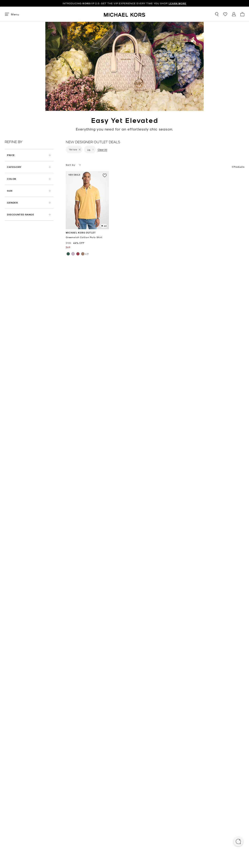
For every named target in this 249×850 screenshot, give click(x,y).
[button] (238, 842)
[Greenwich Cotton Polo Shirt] (87, 200)
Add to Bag (87, 226)
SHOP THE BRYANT (156, 3)
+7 (87, 253)
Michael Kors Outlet (81, 232)
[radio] (68, 254)
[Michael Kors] (124, 14)
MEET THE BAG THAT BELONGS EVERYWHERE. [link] (125, 3)
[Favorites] (225, 14)
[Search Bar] (217, 14)
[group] (87, 200)
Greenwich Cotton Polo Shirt (84, 237)
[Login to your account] (234, 14)
